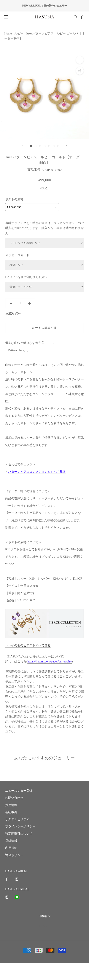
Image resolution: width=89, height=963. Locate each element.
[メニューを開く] (6, 16)
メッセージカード (17, 255)
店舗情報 (11, 840)
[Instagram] (16, 878)
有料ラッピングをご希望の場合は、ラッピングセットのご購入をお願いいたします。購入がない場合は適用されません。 (44, 228)
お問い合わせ (14, 798)
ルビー (19, 33)
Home (8, 33)
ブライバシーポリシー (20, 826)
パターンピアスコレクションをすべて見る (37, 471)
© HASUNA (45, 925)
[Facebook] (6, 878)
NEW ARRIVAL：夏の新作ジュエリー (44, 5)
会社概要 (11, 812)
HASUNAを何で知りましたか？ (26, 277)
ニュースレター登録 (18, 790)
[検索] (76, 17)
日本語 (42, 916)
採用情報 (11, 805)
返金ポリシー (14, 855)
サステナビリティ (17, 819)
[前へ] (23, 146)
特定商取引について (18, 833)
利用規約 (11, 848)
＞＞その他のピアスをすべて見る (28, 645)
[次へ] (66, 146)
